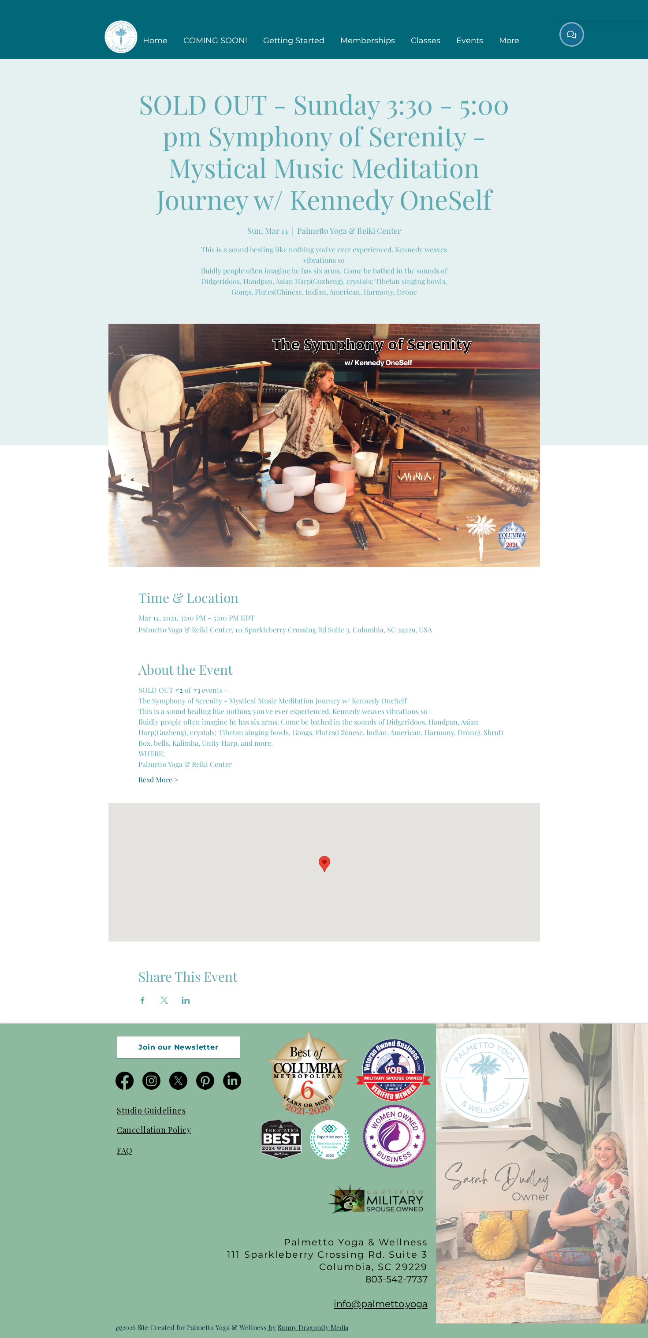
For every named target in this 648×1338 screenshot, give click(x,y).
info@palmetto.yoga (381, 1303)
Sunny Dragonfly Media (313, 1327)
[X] (178, 1081)
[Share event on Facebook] (142, 1000)
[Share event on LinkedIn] (186, 1000)
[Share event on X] (164, 1000)
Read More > (158, 779)
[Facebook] (124, 1081)
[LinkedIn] (232, 1081)
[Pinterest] (205, 1081)
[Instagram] (151, 1081)
